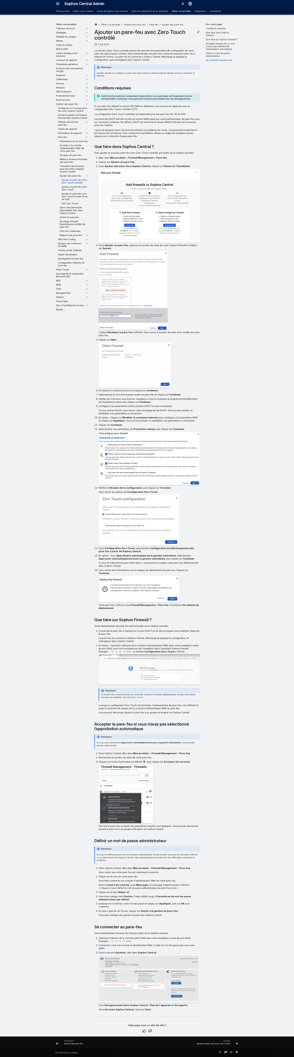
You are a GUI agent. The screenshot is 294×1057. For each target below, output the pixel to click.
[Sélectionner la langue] (190, 4)
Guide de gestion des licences (112, 11)
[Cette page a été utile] (144, 1031)
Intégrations (200, 11)
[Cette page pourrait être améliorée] (150, 1031)
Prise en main (63, 11)
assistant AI (215, 11)
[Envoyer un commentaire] (236, 1052)
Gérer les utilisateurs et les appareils (150, 11)
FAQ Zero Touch (135, 697)
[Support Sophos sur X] (220, 1052)
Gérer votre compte (83, 11)
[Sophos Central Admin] (58, 4)
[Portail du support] (225, 1052)
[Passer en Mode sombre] (183, 4)
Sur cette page (214, 24)
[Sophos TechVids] (231, 1052)
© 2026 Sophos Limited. (66, 1052)
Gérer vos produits (181, 11)
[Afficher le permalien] (198, 32)
